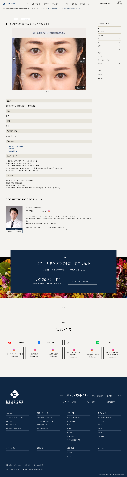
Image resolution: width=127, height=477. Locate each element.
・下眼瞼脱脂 (10, 149)
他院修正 (100, 35)
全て (99, 28)
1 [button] (46, 91)
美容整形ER (111, 402)
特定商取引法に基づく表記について (32, 469)
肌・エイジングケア (104, 60)
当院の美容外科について (74, 417)
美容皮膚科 (55, 4)
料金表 (69, 429)
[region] (49, 59)
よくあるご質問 (38, 465)
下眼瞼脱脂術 (55, 8)
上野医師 (100, 78)
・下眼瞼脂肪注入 (11, 151)
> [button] (83, 58)
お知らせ (69, 452)
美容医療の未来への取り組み (14, 429)
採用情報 (27, 465)
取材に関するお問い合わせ (13, 465)
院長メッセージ (10, 421)
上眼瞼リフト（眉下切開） (15, 146)
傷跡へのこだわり (11, 425)
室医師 (100, 74)
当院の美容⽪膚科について (105, 417)
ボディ (100, 53)
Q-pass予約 (91, 402)
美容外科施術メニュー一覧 (44, 417)
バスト (100, 56)
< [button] (14, 58)
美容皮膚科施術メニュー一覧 (45, 421)
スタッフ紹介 (65, 4)
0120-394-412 (49, 279)
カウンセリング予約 (70, 402)
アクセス (90, 4)
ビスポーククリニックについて (15, 417)
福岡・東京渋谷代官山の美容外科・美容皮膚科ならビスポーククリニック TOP (21, 8)
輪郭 (99, 46)
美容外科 (46, 4)
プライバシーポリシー (12, 469)
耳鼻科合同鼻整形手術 (73, 440)
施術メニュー (71, 425)
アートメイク (102, 440)
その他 (100, 63)
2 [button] (48, 91)
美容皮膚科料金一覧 (42, 429)
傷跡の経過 (101, 32)
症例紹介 (74, 4)
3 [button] (51, 91)
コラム (69, 456)
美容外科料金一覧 (42, 425)
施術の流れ (70, 436)
